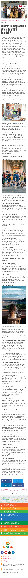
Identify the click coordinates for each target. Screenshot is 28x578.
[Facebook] (2, 552)
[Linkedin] (13, 552)
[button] (6, 481)
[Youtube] (5, 552)
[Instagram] (9, 552)
